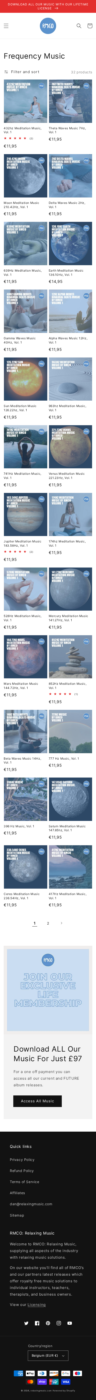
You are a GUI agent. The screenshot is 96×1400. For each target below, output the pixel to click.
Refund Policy (22, 1171)
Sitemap (17, 1215)
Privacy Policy (22, 1159)
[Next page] (61, 923)
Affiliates (17, 1193)
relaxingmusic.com (41, 1390)
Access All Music (37, 1101)
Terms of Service (24, 1182)
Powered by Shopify (64, 1390)
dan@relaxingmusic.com (31, 1204)
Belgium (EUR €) (45, 1355)
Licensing (37, 1304)
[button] (6, 25)
